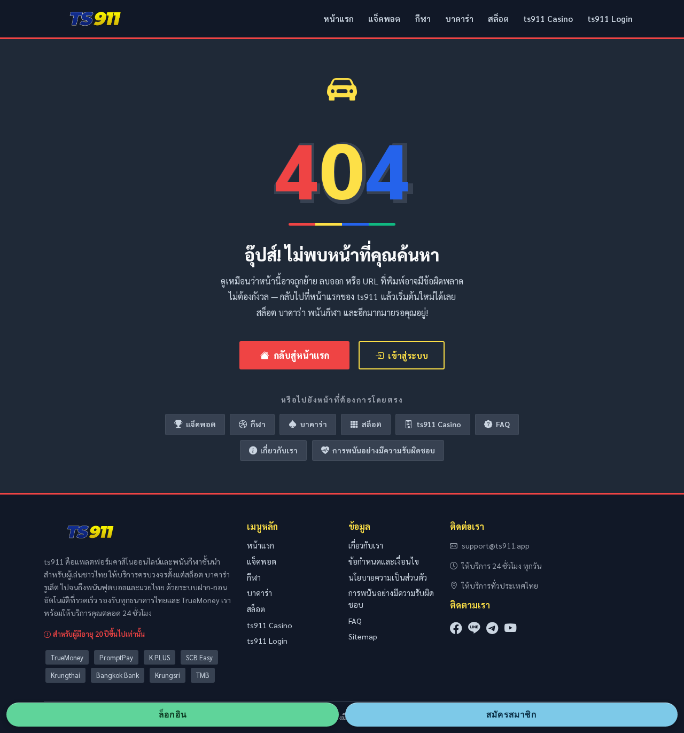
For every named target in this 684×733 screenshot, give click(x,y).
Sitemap (362, 636)
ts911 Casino (548, 18)
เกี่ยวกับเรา (279, 450)
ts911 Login (610, 18)
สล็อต (498, 18)
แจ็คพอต (384, 18)
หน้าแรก (338, 18)
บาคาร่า (459, 18)
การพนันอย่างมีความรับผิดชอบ (383, 450)
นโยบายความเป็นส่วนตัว (387, 577)
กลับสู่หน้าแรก (301, 355)
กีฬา (423, 18)
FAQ (503, 424)
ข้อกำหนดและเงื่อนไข (383, 561)
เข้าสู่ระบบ (408, 355)
